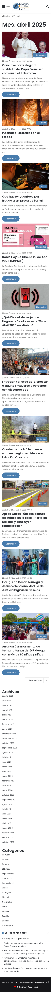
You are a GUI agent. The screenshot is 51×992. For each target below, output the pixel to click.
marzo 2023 (7, 828)
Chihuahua (6, 855)
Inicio (6, 16)
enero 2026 (7, 729)
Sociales (5, 921)
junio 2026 (6, 705)
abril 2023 (6, 823)
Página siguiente (34, 680)
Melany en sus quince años (16, 938)
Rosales (5, 911)
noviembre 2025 (9, 738)
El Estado (6, 869)
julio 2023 (6, 809)
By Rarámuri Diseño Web (27, 987)
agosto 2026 (7, 696)
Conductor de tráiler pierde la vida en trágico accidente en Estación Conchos (23, 453)
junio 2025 (6, 762)
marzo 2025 (7, 776)
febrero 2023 (8, 832)
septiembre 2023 (9, 799)
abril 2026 (6, 715)
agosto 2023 (7, 804)
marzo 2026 (7, 719)
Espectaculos (8, 873)
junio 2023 (6, 814)
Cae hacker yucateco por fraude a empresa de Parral (22, 199)
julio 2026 (6, 700)
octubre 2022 (8, 842)
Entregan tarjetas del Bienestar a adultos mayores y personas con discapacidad (25, 386)
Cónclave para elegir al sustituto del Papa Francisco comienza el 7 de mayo (22, 69)
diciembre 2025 (9, 733)
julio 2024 (6, 785)
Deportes (6, 864)
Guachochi (6, 878)
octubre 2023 (8, 795)
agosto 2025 (7, 752)
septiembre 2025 (9, 748)
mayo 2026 (7, 710)
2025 (12, 16)
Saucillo (5, 916)
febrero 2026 (8, 724)
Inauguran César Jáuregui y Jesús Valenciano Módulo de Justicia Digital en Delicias (23, 586)
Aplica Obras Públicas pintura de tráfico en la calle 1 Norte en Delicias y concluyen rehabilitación (24, 520)
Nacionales (7, 902)
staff (6, 61)
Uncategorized (8, 925)
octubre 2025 (8, 743)
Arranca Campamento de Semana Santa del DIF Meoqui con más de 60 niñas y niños (23, 650)
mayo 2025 (7, 766)
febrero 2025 (8, 781)
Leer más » (11, 94)
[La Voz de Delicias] (20, 6)
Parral (4, 906)
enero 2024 (7, 790)
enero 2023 (7, 837)
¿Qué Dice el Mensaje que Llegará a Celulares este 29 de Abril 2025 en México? (24, 321)
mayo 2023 (7, 818)
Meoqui (5, 897)
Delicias (5, 859)
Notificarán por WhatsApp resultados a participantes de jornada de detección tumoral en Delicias (26, 961)
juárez (5, 888)
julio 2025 (6, 757)
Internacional (7, 883)
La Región (6, 892)
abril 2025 (6, 771)
